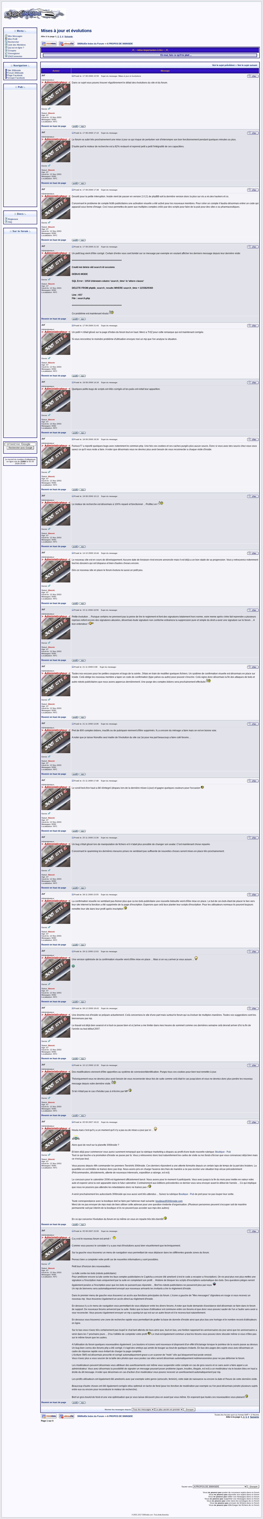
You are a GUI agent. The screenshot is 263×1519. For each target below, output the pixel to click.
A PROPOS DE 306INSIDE (120, 43)
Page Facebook (15, 75)
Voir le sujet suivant (247, 65)
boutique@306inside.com (169, 1201)
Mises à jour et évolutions (66, 30)
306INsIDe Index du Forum (90, 43)
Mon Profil (12, 39)
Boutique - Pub (223, 1151)
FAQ (10, 222)
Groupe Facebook (16, 78)
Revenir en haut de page (53, 126)
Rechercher (13, 42)
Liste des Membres (17, 45)
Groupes (12, 50)
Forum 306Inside (15, 73)
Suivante (68, 36)
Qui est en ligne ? (16, 48)
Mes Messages (15, 36)
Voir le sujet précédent (223, 65)
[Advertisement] (171, 12)
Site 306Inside (14, 70)
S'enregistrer (14, 53)
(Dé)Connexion (15, 56)
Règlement (13, 219)
